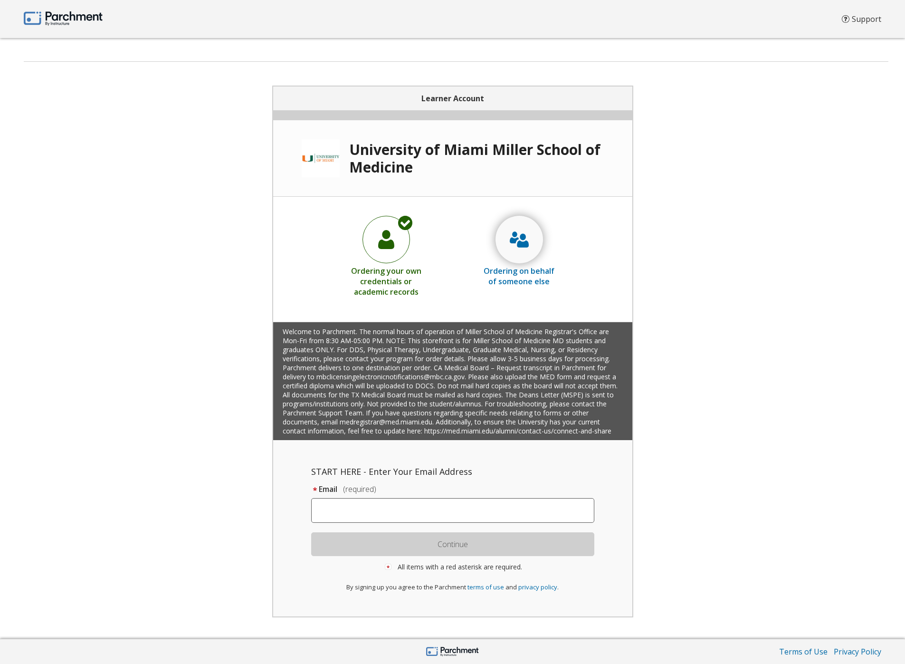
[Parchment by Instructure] (452, 652)
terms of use (485, 587)
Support (866, 19)
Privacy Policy (857, 651)
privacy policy (537, 587)
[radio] (386, 256)
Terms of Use (803, 651)
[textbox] (457, 510)
